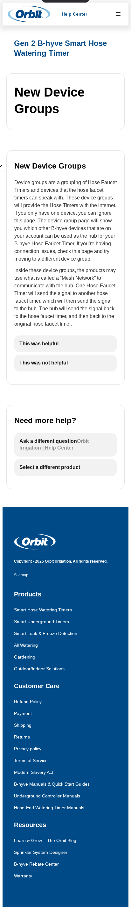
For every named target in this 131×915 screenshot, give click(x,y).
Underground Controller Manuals (47, 795)
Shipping (22, 725)
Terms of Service (31, 760)
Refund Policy (28, 701)
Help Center (74, 14)
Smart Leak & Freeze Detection (45, 633)
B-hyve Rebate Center (36, 864)
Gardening (24, 656)
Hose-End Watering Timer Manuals (49, 807)
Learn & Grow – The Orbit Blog (45, 840)
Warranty (23, 875)
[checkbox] (65, 343)
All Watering (26, 645)
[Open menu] (118, 14)
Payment (23, 713)
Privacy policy (27, 748)
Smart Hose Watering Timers (43, 609)
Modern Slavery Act (33, 772)
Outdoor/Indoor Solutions (39, 668)
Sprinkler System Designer (40, 852)
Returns (22, 736)
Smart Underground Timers (41, 621)
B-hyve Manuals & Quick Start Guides (52, 784)
